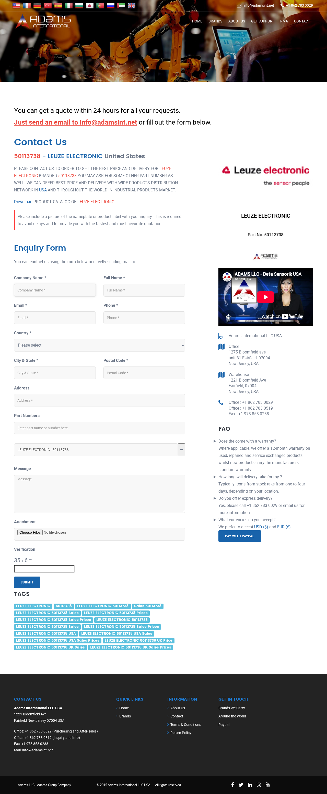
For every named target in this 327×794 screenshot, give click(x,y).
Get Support (262, 21)
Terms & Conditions (185, 724)
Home (197, 21)
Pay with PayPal (239, 536)
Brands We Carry (231, 707)
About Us (236, 21)
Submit (27, 582)
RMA (284, 21)
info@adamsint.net (258, 5)
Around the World (232, 716)
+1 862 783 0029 (299, 5)
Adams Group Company (54, 785)
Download (23, 201)
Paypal (223, 724)
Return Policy (180, 732)
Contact (302, 21)
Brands (215, 21)
